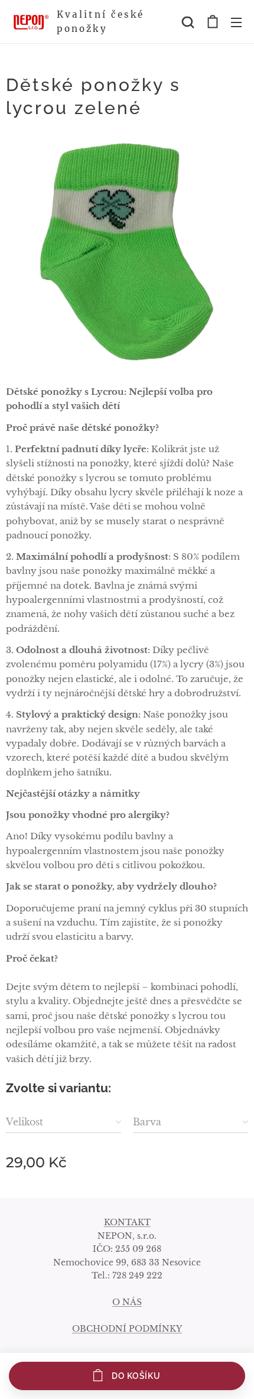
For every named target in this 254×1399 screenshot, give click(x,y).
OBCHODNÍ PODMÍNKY (127, 1328)
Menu (236, 22)
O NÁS (127, 1302)
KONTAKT (127, 1222)
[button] (188, 22)
